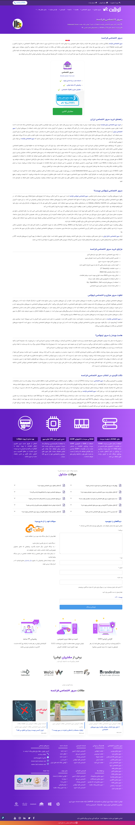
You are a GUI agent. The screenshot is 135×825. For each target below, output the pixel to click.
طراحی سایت (53, 10)
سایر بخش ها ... (41, 10)
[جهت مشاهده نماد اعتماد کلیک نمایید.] (31, 782)
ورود (117, 3)
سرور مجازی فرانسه (116, 777)
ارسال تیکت (91, 3)
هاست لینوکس (99, 751)
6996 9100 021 (42, 754)
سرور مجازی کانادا (116, 783)
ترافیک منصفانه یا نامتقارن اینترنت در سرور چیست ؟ (67, 730)
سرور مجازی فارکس (116, 760)
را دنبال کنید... (66, 823)
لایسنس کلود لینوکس (79, 760)
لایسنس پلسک (80, 757)
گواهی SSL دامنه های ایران (59, 762)
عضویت (112, 3)
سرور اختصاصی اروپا (116, 765)
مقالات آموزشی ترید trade (29, 724)
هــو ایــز (64, 760)
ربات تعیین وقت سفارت (60, 788)
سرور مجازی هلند (117, 768)
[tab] (95, 486)
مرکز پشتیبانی (28, 560)
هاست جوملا (99, 757)
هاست (76, 10)
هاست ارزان (99, 760)
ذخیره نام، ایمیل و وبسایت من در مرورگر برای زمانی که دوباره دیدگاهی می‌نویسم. (99, 587)
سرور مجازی (97, 10)
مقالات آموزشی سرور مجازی (23, 727)
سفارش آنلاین (67, 111)
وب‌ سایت (119, 577)
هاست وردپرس (98, 754)
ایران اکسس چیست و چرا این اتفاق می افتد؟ (30, 730)
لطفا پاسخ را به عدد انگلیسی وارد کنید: (112, 592)
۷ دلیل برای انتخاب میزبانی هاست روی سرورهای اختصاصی (105, 728)
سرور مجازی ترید (117, 754)
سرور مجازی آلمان (116, 771)
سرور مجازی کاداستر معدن (114, 757)
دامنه (70, 10)
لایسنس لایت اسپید (79, 762)
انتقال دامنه (63, 754)
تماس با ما (64, 782)
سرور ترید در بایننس (116, 785)
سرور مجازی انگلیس (116, 780)
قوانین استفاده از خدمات (60, 776)
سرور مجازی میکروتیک (97, 776)
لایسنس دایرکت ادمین (78, 751)
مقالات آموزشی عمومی (95, 724)
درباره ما (64, 779)
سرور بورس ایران (117, 788)
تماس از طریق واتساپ (40, 758)
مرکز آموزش (102, 3)
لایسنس (62, 10)
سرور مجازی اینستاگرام (97, 779)
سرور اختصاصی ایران (115, 762)
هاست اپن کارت (98, 762)
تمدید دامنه (63, 757)
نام (121, 558)
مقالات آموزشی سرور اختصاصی (112, 724)
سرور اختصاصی (86, 10)
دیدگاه (120, 530)
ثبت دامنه (64, 751)
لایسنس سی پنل (80, 754)
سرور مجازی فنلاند (116, 774)
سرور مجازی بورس (116, 751)
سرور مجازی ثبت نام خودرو (95, 782)
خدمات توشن (42, 724)
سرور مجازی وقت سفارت (96, 785)
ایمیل (120, 568)
